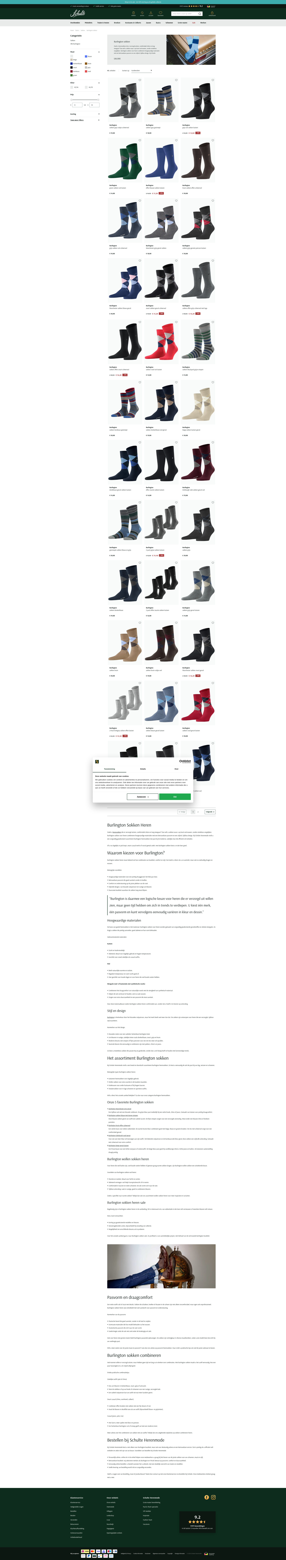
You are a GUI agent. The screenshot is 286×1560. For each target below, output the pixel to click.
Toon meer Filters (77, 120)
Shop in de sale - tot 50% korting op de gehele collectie (143, 2)
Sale (193, 23)
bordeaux (76, 71)
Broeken (117, 23)
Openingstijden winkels (114, 1533)
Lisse (108, 1520)
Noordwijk (110, 1524)
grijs (89, 67)
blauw (90, 56)
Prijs (72, 94)
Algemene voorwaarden (159, 1553)
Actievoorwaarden (76, 1533)
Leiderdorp (110, 1515)
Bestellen (73, 1511)
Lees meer (117, 58)
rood (89, 71)
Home (72, 30)
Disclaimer (147, 1553)
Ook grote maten (116, 6)
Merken (203, 23)
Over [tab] (177, 769)
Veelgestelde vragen (76, 1507)
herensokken (117, 832)
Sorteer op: (126, 70)
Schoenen (169, 23)
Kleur (72, 83)
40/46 (76, 87)
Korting (73, 114)
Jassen (148, 23)
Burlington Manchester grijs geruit (120, 1109)
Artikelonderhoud (76, 1537)
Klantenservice (76, 1497)
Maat (72, 52)
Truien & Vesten (103, 23)
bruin (89, 63)
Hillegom (110, 1511)
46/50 (91, 87)
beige (75, 60)
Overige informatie (180, 1553)
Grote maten (182, 23)
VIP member (147, 1511)
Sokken (83, 30)
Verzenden (73, 1520)
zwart (75, 67)
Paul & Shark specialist (150, 1507)
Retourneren (74, 1524)
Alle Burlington (75, 44)
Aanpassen (141, 797)
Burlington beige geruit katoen (119, 1145)
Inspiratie (146, 1515)
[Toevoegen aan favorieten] (140, 80)
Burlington (110, 1017)
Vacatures (146, 1524)
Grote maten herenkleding (151, 1502)
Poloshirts (88, 23)
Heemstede (110, 1507)
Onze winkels (112, 1497)
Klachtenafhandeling (77, 1528)
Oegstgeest (110, 1528)
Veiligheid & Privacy (126, 1553)
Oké (175, 797)
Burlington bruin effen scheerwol (119, 1125)
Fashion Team (147, 1520)
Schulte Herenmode (151, 1497)
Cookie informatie (138, 1553)
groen (75, 75)
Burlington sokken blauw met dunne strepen (123, 1115)
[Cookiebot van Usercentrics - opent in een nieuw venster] (181, 761)
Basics (158, 23)
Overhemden (75, 23)
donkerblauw (77, 63)
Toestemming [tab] (109, 769)
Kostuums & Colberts (133, 23)
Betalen (72, 1515)
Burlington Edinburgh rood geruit (119, 1135)
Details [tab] (143, 769)
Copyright (169, 1553)
